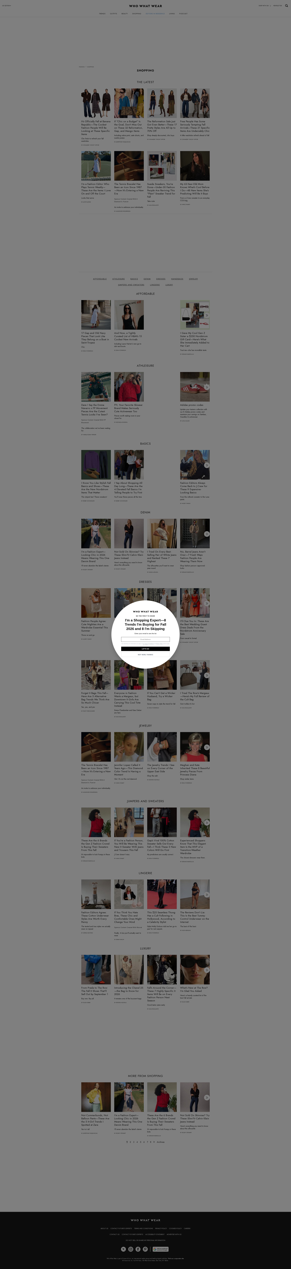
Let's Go (145, 649)
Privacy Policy (159, 643)
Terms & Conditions (149, 643)
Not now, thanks (145, 655)
